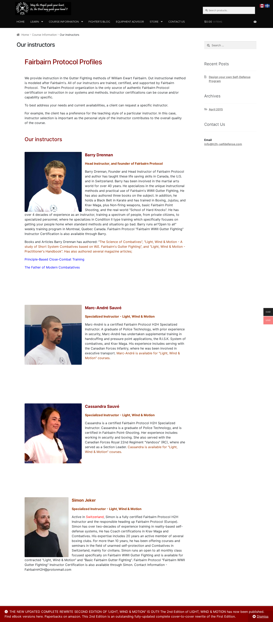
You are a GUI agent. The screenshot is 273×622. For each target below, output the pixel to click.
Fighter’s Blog (99, 21)
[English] (262, 5)
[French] (267, 5)
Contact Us (176, 21)
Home (21, 21)
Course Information (64, 21)
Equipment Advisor (130, 21)
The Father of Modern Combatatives (52, 267)
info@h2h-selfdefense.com (223, 144)
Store (154, 21)
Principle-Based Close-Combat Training (54, 259)
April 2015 (216, 109)
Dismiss (262, 616)
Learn (34, 21)
